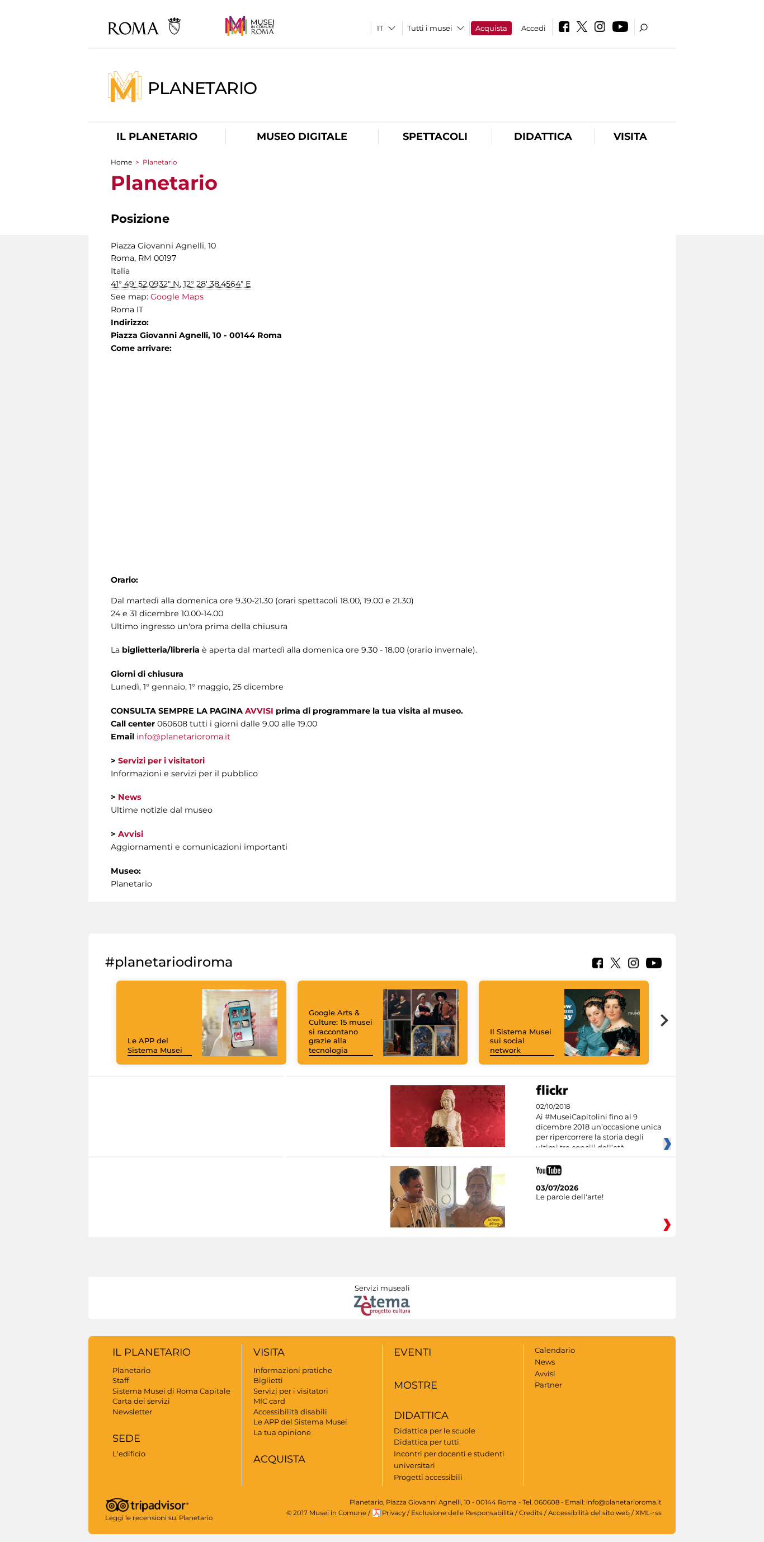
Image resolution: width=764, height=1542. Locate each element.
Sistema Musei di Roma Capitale (171, 1390)
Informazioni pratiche (292, 1370)
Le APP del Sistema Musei (155, 1045)
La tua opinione (282, 1432)
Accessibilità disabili (290, 1411)
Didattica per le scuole (434, 1430)
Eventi (412, 1352)
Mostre (415, 1385)
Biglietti (268, 1380)
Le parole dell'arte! (569, 1196)
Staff (120, 1380)
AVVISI (259, 711)
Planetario (202, 87)
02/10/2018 (599, 1127)
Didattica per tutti (426, 1441)
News (545, 1361)
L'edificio (128, 1453)
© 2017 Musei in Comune (326, 1513)
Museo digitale (302, 136)
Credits (531, 1513)
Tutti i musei (429, 28)
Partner (548, 1384)
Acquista (491, 28)
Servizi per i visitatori (290, 1390)
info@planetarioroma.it (183, 737)
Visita (630, 136)
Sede (126, 1438)
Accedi (533, 28)
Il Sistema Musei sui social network (520, 1041)
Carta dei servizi (141, 1400)
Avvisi (545, 1373)
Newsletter (132, 1411)
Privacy (393, 1513)
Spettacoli (435, 136)
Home (121, 162)
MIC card (269, 1400)
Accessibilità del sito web (589, 1513)
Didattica (543, 136)
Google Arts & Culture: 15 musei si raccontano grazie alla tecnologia (340, 1031)
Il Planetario (156, 136)
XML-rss (648, 1513)
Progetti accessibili (428, 1477)
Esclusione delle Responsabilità (462, 1513)
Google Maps (177, 297)
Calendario (555, 1350)
